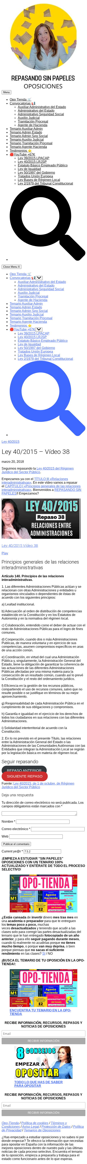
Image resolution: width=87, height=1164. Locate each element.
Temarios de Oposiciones (42, 1130)
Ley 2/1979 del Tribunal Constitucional (45, 183)
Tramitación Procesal (33, 121)
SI (43, 953)
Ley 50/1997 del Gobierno (36, 172)
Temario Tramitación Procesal (31, 143)
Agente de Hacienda (32, 125)
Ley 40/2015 (10, 441)
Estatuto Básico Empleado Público (43, 165)
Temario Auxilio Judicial (27, 139)
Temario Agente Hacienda (28, 147)
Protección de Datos (56, 1126)
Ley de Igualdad (29, 169)
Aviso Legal (30, 1126)
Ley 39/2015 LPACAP (33, 158)
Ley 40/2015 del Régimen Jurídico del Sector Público (38, 470)
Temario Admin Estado (26, 132)
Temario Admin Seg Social (29, 136)
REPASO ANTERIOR (24, 770)
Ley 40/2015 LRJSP (32, 161)
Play (5, 553)
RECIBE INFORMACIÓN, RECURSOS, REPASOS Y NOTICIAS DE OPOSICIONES (43, 1024)
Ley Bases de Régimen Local (39, 180)
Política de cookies (34, 1123)
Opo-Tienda (10, 1123)
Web (5, 836)
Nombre (8, 821)
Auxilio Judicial (29, 118)
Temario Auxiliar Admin (26, 128)
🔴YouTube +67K (22, 154)
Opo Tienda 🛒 (20, 99)
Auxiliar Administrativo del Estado (42, 107)
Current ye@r (12, 851)
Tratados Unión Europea (35, 176)
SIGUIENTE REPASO (24, 776)
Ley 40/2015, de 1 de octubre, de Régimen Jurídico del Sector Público (38, 785)
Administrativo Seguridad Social (41, 114)
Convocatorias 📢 (22, 103)
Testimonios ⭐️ (21, 150)
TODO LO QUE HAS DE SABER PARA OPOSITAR (38, 1084)
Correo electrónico (16, 829)
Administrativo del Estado (36, 110)
